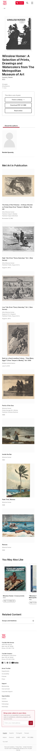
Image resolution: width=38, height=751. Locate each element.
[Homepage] (5, 3)
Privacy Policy (18, 746)
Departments (5, 671)
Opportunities (6, 696)
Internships (5, 706)
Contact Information (27, 746)
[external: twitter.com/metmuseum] (5, 662)
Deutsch (11, 737)
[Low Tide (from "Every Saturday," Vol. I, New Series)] (18, 288)
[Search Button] (27, 2)
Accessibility (5, 674)
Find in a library (17, 99)
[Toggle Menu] (32, 2)
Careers (4, 698)
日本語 (18, 737)
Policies (4, 676)
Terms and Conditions (9, 746)
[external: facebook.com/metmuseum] (2, 662)
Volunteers (5, 701)
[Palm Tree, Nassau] (18, 480)
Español (11, 733)
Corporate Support (7, 691)
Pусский (5, 741)
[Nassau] (18, 526)
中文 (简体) (30, 737)
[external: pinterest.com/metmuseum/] (7, 662)
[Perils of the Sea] (18, 387)
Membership (5, 686)
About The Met (6, 668)
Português (19, 733)
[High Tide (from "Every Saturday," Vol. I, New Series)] (18, 239)
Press (3, 679)
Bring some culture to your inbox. (15, 713)
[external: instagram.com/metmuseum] (10, 662)
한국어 (23, 737)
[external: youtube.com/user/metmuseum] (15, 662)
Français (26, 733)
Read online (18, 110)
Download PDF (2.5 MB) (18, 105)
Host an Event (6, 689)
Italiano (5, 737)
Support (4, 683)
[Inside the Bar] (18, 435)
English (5, 733)
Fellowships (5, 704)
